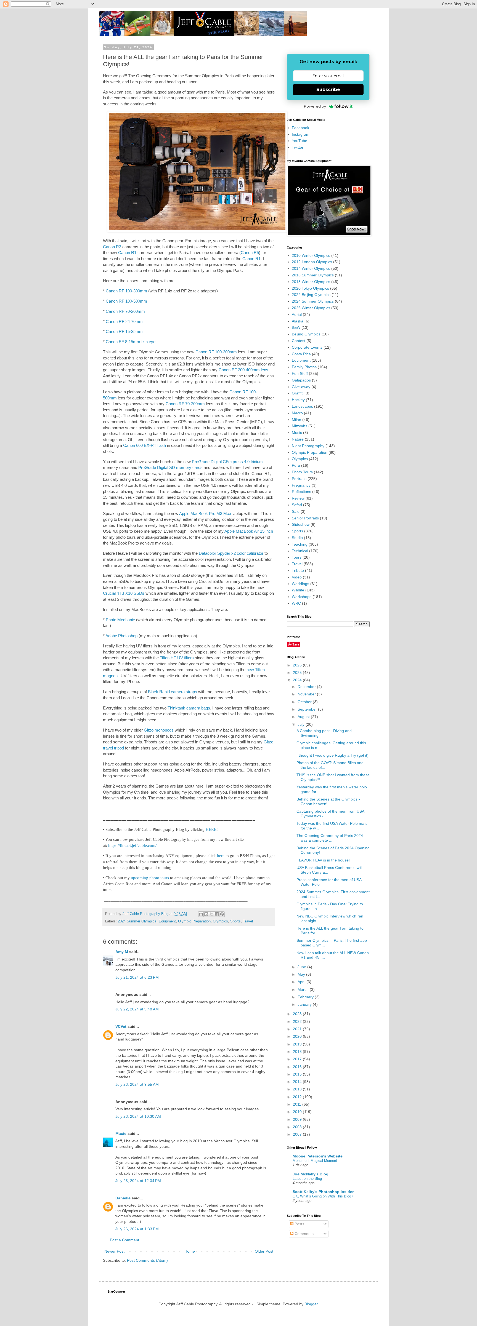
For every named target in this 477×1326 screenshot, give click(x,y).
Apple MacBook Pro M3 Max (205, 513)
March (304, 989)
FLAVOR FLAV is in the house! (323, 860)
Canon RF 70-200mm (125, 311)
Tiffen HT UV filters (177, 657)
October (305, 702)
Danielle (123, 1198)
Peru (296, 465)
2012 (298, 1097)
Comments (303, 1233)
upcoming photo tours (150, 877)
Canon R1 (127, 252)
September (308, 709)
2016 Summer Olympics (313, 275)
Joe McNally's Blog (310, 1174)
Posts (298, 1224)
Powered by (315, 106)
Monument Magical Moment (315, 1161)
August (304, 716)
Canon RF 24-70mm (124, 321)
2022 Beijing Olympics (311, 294)
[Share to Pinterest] (222, 914)
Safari (297, 505)
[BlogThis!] (206, 914)
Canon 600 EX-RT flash (144, 445)
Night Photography (308, 446)
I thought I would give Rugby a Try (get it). (333, 755)
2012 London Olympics (312, 262)
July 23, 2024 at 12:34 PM (138, 1180)
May (302, 974)
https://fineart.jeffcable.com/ (132, 845)
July (302, 724)
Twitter (297, 147)
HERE (211, 829)
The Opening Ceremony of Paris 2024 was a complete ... (329, 837)
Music (297, 432)
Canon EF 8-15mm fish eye (130, 341)
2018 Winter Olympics (311, 281)
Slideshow (300, 524)
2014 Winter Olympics (311, 268)
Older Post (264, 1251)
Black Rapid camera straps (172, 691)
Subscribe (328, 89)
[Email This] (201, 914)
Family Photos (304, 367)
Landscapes (302, 406)
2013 (298, 1089)
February (306, 997)
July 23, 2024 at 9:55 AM (137, 1084)
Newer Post (114, 1251)
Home (189, 1251)
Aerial (297, 314)
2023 (298, 1014)
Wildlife (298, 590)
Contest (298, 340)
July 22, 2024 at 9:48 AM (137, 1009)
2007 (298, 1134)
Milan (296, 419)
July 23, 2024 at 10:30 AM (138, 1116)
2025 (298, 672)
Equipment (167, 921)
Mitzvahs (299, 426)
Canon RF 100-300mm (126, 291)
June (302, 967)
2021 (298, 1029)
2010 (298, 1111)
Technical (300, 551)
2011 (297, 1104)
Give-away (301, 387)
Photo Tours (302, 472)
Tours (296, 557)
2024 (298, 680)
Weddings (300, 583)
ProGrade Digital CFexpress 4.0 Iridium (227, 461)
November (307, 694)
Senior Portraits (305, 518)
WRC (296, 603)
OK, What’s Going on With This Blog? (323, 1196)
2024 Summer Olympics (137, 921)
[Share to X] (211, 914)
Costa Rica (301, 354)
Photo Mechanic (121, 619)
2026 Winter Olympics (311, 308)
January (305, 1004)
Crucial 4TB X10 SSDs (123, 593)
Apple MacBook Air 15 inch (248, 531)
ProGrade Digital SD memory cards (170, 467)
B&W (296, 327)
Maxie (120, 1133)
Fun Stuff (300, 373)
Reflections (301, 491)
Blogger (311, 1304)
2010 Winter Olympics (311, 255)
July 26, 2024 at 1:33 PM (137, 1229)
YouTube (299, 140)
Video (297, 577)
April (302, 982)
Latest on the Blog (307, 1178)
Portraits (299, 478)
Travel (248, 921)
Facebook (300, 128)
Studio (297, 537)
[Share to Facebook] (216, 914)
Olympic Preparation (194, 921)
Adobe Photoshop (122, 635)
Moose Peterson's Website (318, 1156)
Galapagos (301, 380)
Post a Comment (124, 1240)
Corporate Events (307, 347)
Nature (298, 439)
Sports (235, 921)
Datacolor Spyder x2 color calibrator (231, 553)
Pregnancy (301, 485)
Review (298, 498)
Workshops (301, 596)
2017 (298, 1059)
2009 (298, 1119)
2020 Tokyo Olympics (310, 288)
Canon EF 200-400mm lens (243, 369)
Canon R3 (112, 246)
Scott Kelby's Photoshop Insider (323, 1191)
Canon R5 (250, 252)
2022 (298, 1021)
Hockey (298, 399)
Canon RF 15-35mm (124, 331)
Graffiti (297, 393)
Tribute (298, 570)
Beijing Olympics (306, 334)
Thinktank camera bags (189, 708)
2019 (298, 1044)
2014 (298, 1081)
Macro (297, 413)
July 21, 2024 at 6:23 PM (137, 977)
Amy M (121, 951)
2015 (298, 1074)
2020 (298, 1036)
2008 (298, 1127)
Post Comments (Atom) (147, 1260)
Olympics (220, 921)
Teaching (300, 544)
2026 (298, 665)
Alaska (297, 321)
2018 (298, 1051)
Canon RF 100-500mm (126, 301)
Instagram (300, 134)
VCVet (120, 1026)
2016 (298, 1066)
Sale (296, 511)
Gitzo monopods (159, 730)
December (307, 686)
